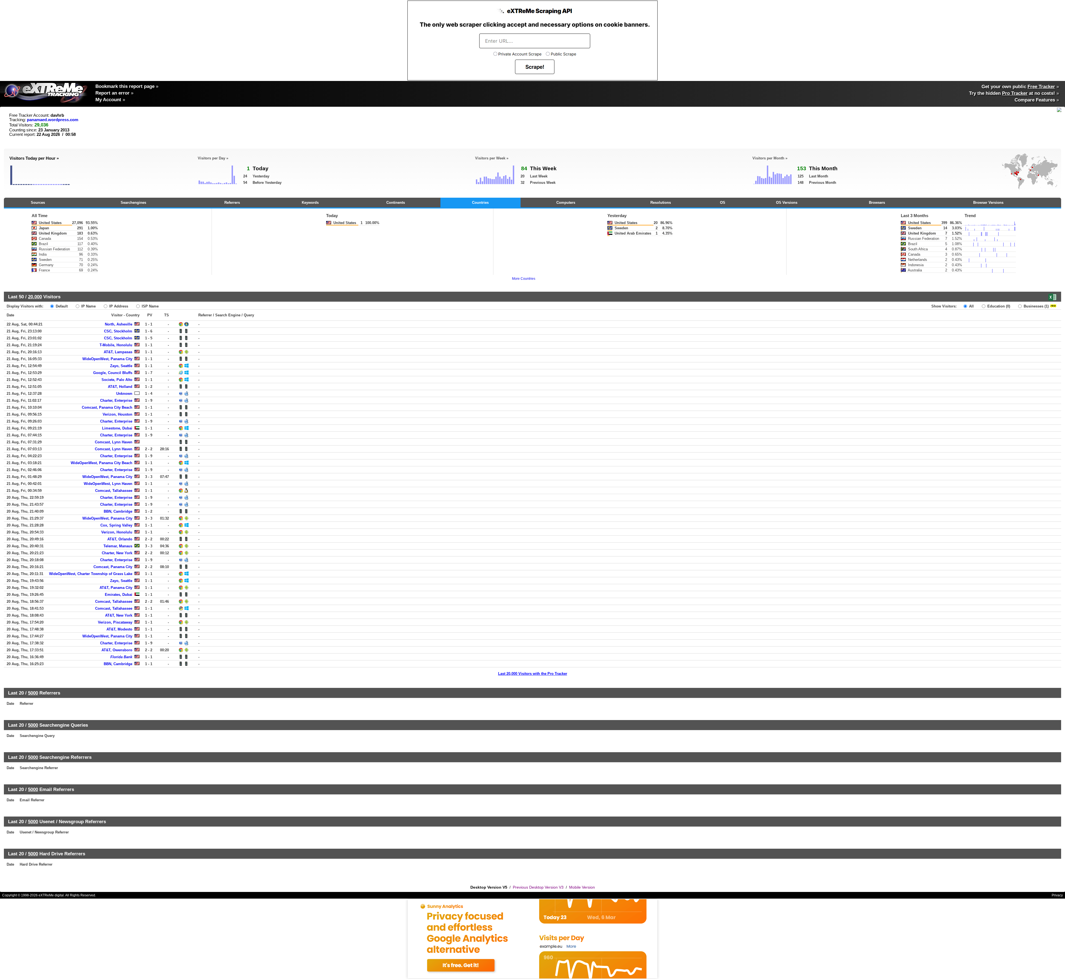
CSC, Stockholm (118, 331)
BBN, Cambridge (118, 511)
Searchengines (133, 202)
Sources (38, 202)
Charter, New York (117, 553)
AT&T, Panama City (116, 588)
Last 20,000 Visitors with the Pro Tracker (532, 674)
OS (722, 202)
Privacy (1057, 895)
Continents (395, 202)
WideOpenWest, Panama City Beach (101, 463)
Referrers (232, 202)
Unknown (124, 393)
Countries (480, 202)
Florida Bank (121, 657)
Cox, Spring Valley (116, 525)
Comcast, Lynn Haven (113, 442)
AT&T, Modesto (119, 629)
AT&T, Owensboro (117, 650)
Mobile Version (582, 887)
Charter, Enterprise (116, 400)
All (971, 306)
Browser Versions (988, 202)
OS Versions (786, 202)
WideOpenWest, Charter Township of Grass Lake (90, 574)
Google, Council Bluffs (112, 373)
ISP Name (150, 306)
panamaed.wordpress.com (52, 120)
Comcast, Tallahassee (113, 491)
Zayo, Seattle (121, 366)
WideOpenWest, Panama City (107, 359)
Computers (565, 202)
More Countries (523, 279)
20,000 (35, 296)
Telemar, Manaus (117, 546)
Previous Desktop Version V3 (538, 887)
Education (998, 306)
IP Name (88, 306)
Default (61, 306)
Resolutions (660, 202)
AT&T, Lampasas (118, 352)
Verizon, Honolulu (116, 532)
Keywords (310, 202)
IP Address (118, 306)
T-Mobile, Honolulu (116, 345)
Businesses (1036, 306)
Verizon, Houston (117, 414)
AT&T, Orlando (119, 539)
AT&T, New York (118, 615)
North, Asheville (118, 324)
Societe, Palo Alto (117, 380)
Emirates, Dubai (118, 595)
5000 (33, 693)
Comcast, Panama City (112, 567)
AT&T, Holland (120, 387)
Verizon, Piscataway (115, 622)
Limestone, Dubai (117, 428)
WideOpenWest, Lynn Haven (108, 484)
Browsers (877, 202)
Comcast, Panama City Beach (107, 407)
